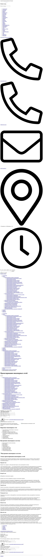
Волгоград (4, 14)
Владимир (4, 13)
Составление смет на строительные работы (12, 402)
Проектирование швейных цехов (10, 398)
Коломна (4, 20)
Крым (4, 22)
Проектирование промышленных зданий (12, 378)
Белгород (4, 10)
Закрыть (1, 556)
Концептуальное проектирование (9, 407)
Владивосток (5, 12)
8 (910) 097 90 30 (3, 81)
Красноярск (5, 21)
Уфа (3, 33)
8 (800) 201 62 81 (3, 124)
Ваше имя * (2, 412)
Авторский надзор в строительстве (9, 405)
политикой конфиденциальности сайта (16, 419)
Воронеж (4, 16)
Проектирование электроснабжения (9, 403)
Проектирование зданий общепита (11, 391)
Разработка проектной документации (9, 401)
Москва (4, 24)
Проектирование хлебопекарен (10, 395)
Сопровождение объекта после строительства (11, 406)
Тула (3, 32)
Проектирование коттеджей (10, 387)
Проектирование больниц (9, 384)
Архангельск (5, 8)
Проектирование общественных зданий (12, 386)
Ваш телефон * (3, 541)
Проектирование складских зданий (11, 381)
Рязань (4, 29)
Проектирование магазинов (10, 390)
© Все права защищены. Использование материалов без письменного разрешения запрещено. (17, 533)
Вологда (4, 15)
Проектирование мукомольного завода (12, 396)
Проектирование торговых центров (11, 380)
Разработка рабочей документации (9, 404)
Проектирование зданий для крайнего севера (13, 392)
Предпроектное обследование (8, 400)
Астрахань (4, 9)
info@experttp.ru (3, 168)
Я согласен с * (13, 419)
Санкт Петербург (6, 31)
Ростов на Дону (5, 28)
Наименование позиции (4, 547)
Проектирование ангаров (9, 379)
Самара (4, 30)
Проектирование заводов (7, 393)
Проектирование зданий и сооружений (10, 350)
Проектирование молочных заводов (11, 399)
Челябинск (4, 34)
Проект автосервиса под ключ (10, 389)
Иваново (4, 18)
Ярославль (4, 35)
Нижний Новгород (6, 25)
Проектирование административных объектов (13, 385)
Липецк (4, 23)
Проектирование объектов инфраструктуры (12, 383)
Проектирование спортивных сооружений (12, 382)
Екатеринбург (5, 17)
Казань (4, 19)
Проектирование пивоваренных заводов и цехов (13, 394)
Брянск (4, 11)
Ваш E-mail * (2, 413)
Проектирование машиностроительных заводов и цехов (15, 397)
